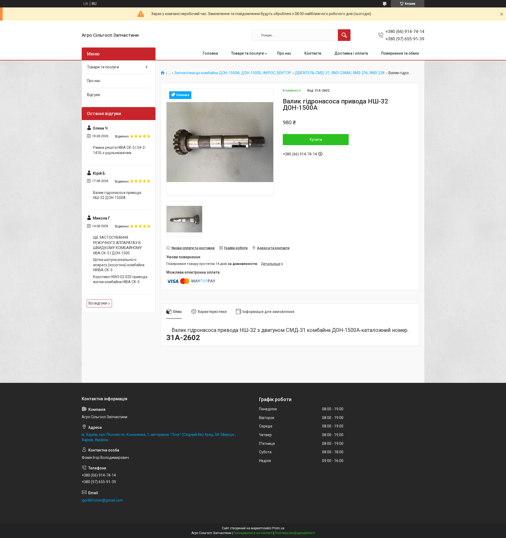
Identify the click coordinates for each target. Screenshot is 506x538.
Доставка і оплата (351, 53)
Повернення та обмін (400, 53)
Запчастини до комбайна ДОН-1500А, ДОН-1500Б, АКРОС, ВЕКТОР (232, 73)
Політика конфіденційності (295, 533)
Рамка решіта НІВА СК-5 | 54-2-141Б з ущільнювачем (119, 150)
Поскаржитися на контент (252, 533)
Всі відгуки (98, 303)
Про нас (284, 53)
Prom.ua (278, 528)
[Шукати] (344, 35)
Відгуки (93, 95)
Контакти (312, 53)
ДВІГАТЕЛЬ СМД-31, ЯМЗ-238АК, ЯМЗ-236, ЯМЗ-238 (340, 73)
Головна (210, 53)
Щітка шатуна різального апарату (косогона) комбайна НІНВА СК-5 (118, 265)
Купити (316, 139)
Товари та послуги (247, 53)
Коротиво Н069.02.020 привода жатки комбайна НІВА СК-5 (120, 279)
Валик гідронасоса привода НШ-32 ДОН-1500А (117, 195)
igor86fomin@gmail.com (102, 500)
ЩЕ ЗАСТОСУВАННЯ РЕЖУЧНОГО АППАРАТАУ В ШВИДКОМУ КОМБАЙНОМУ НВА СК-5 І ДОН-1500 (117, 245)
